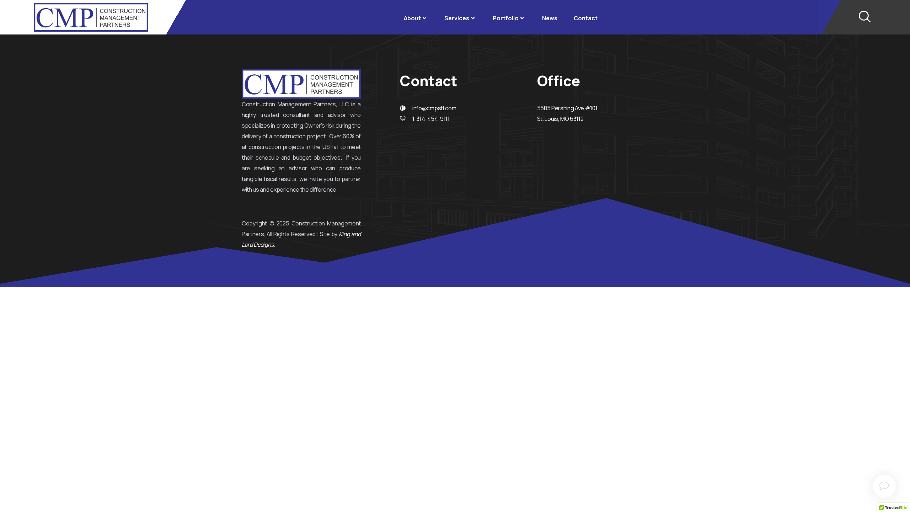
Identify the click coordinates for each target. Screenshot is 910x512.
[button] (864, 17)
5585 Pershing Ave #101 (567, 108)
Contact (586, 18)
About (412, 18)
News (549, 18)
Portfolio (506, 18)
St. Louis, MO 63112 (560, 119)
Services (456, 18)
